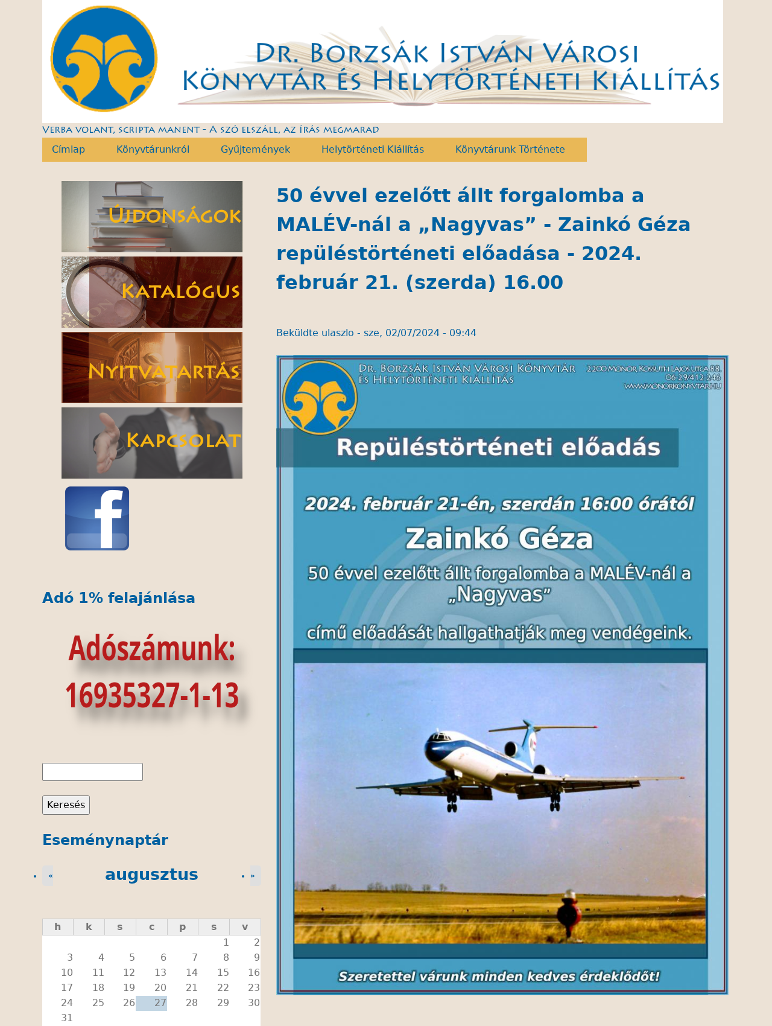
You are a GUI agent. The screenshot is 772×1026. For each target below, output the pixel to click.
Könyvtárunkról (148, 150)
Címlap (63, 150)
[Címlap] (383, 61)
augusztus (151, 874)
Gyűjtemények (250, 150)
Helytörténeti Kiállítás (368, 150)
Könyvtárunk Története (505, 150)
